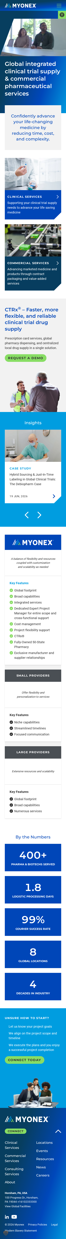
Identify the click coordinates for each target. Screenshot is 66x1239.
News (41, 1167)
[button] (6, 1233)
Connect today (24, 1060)
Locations (44, 1143)
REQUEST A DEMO (25, 358)
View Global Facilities (18, 1206)
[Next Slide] (39, 515)
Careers (43, 1175)
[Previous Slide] (26, 515)
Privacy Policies (37, 1224)
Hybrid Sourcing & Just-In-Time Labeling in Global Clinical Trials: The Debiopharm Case (33, 479)
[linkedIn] (7, 1217)
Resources (45, 1159)
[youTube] (14, 1217)
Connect (16, 1131)
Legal (54, 1224)
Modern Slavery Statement (21, 1230)
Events (42, 1151)
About (10, 1182)
